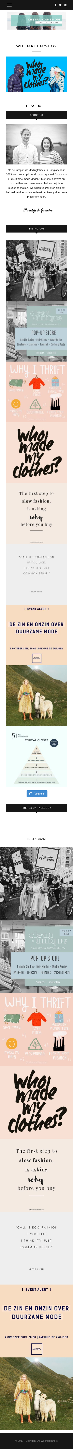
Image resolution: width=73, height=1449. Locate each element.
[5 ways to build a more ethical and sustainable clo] (36, 756)
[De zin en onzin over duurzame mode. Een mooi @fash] (36, 635)
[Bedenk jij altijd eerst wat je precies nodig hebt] (36, 513)
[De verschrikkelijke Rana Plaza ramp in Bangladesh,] (36, 270)
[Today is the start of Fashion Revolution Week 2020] (36, 452)
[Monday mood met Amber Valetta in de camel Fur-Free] (36, 695)
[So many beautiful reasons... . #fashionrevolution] (36, 392)
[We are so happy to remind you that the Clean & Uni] (36, 331)
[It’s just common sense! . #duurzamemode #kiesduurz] (36, 574)
